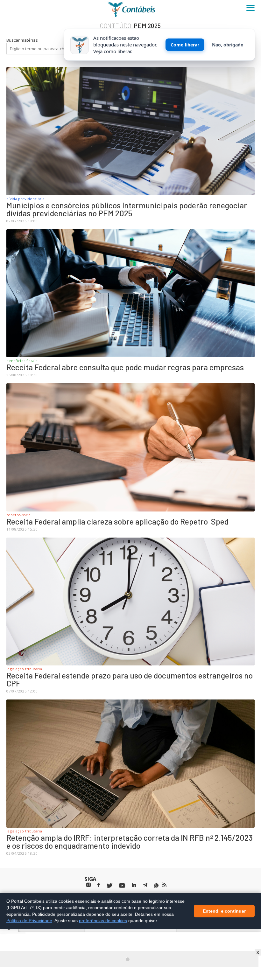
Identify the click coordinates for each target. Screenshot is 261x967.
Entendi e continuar (224, 910)
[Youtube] (122, 886)
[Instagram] (88, 885)
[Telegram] (145, 886)
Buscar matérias (22, 40)
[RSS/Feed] (164, 885)
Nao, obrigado (227, 45)
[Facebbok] (98, 885)
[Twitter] (109, 886)
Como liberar (185, 45)
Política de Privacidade (29, 920)
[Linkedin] (134, 885)
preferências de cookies (103, 920)
